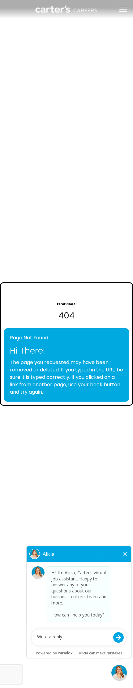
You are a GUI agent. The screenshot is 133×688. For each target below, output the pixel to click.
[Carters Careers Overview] (66, 9)
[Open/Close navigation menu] (123, 9)
